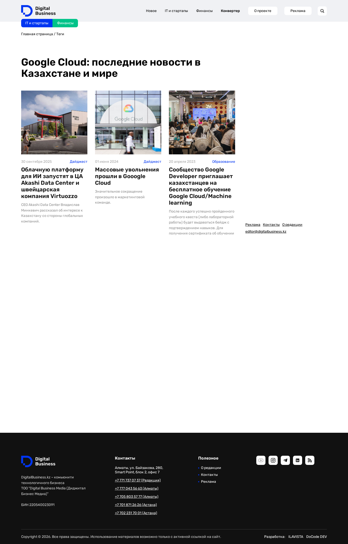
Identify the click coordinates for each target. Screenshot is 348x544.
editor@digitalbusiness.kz (265, 231)
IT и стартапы (36, 23)
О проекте (262, 11)
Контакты (271, 224)
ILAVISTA (295, 537)
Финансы (65, 23)
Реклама (297, 11)
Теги (60, 34)
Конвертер (230, 11)
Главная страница (37, 34)
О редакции (292, 224)
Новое (151, 11)
